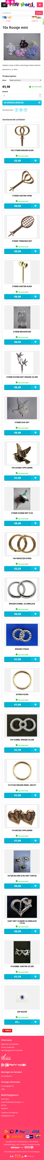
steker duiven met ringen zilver (22, 377)
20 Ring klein (22, 694)
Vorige (8, 21)
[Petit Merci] (22, 4)
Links (3, 1089)
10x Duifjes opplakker (22, 468)
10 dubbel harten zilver (22, 966)
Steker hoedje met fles (22, 513)
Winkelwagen (40, 4)
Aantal (5, 91)
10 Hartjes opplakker (22, 830)
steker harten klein (22, 286)
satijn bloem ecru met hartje (22, 876)
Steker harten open (22, 196)
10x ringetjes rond (22, 558)
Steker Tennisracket (22, 241)
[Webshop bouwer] (15, 1147)
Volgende (34, 21)
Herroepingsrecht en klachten (12, 1050)
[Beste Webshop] (29, 1147)
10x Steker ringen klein (22, 150)
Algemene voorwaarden (10, 1044)
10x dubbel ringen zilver (22, 740)
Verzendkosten (6, 1076)
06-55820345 (13, 1113)
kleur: (4, 80)
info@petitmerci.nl (7, 1116)
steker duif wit (22, 422)
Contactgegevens (7, 1086)
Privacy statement (7, 1047)
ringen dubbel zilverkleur (22, 604)
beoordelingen (34, 1152)
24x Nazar (22, 1012)
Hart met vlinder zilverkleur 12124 (22, 922)
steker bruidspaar (22, 332)
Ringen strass (22, 649)
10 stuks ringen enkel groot (22, 785)
